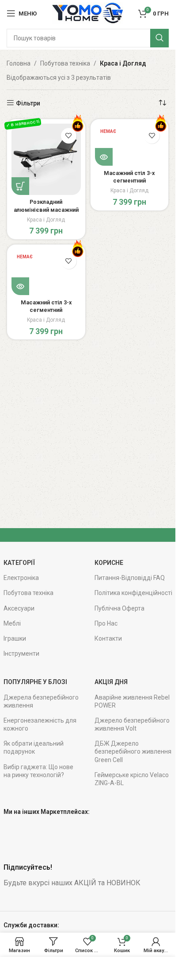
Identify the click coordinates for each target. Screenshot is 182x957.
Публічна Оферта (119, 608)
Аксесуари (19, 608)
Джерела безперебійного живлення (41, 701)
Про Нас (106, 623)
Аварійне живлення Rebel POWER (132, 701)
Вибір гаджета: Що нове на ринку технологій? (38, 770)
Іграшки (15, 638)
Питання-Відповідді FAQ (130, 577)
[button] (20, 186)
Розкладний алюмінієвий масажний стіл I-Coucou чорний (46, 209)
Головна (18, 63)
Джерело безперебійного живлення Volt (132, 724)
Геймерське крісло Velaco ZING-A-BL (132, 778)
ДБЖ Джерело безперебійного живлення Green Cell (133, 751)
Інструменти (21, 653)
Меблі (12, 623)
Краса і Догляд (46, 220)
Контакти (108, 638)
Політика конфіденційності (133, 592)
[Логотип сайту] (87, 12)
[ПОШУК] (159, 38)
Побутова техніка (65, 63)
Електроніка (21, 577)
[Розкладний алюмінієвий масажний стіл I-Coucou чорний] (46, 159)
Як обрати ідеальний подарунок (34, 747)
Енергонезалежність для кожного (40, 724)
